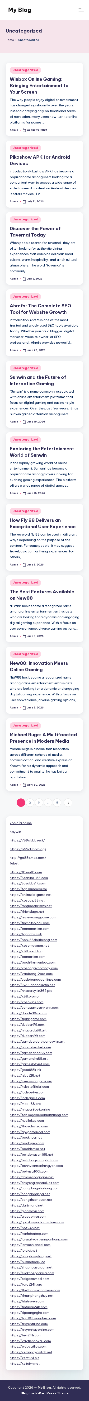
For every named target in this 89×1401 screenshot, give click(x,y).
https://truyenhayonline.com (32, 1329)
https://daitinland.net (26, 1205)
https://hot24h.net (25, 1228)
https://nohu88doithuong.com (33, 940)
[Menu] (81, 10)
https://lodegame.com (27, 1098)
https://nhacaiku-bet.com (30, 1047)
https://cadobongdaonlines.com (35, 979)
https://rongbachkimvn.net (31, 906)
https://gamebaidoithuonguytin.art (37, 1041)
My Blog (19, 9)
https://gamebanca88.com (31, 1053)
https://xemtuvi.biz (24, 1358)
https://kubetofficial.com (29, 1086)
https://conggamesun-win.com (34, 1007)
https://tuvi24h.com (25, 1335)
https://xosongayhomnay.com (34, 968)
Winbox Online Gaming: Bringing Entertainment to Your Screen (39, 85)
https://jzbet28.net (25, 1075)
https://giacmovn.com (27, 1211)
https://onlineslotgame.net (31, 895)
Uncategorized (25, 70)
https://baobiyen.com (27, 1143)
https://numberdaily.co (27, 1262)
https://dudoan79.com (27, 1024)
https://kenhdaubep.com (29, 1233)
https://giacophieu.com (28, 1216)
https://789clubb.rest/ (27, 840)
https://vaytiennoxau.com (30, 1341)
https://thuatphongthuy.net (31, 1295)
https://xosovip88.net (27, 900)
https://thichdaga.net (27, 911)
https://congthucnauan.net (31, 1199)
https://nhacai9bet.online (30, 1109)
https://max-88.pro (25, 1104)
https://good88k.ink (25, 1070)
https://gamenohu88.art (29, 1058)
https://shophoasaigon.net (31, 1267)
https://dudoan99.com (27, 1036)
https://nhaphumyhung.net (31, 1256)
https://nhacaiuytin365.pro (31, 990)
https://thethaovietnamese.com (35, 1290)
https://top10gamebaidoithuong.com (39, 1115)
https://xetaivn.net (25, 1363)
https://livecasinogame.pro (31, 1081)
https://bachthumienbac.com (33, 962)
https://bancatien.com (27, 957)
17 (57, 802)
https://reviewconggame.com (33, 917)
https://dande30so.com (28, 1013)
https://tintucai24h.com (28, 1307)
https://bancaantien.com (29, 928)
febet (14, 863)
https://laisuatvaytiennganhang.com (39, 1239)
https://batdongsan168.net (31, 1154)
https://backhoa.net (26, 1137)
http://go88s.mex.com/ (28, 857)
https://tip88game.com (28, 1019)
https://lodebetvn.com (27, 1092)
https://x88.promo (24, 996)
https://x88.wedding (26, 951)
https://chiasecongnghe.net (32, 1177)
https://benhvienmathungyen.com (36, 1166)
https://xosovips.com (26, 1002)
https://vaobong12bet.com (31, 974)
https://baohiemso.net (27, 1149)
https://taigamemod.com (29, 1279)
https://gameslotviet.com (30, 1064)
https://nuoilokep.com (27, 1120)
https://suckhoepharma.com (32, 1273)
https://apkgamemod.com (30, 1132)
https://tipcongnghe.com (29, 1313)
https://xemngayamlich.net (31, 1352)
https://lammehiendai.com (30, 1245)
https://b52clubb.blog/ (28, 849)
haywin (15, 832)
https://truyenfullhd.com (29, 1324)
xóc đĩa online (21, 823)
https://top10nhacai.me (28, 889)
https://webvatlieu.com (28, 1346)
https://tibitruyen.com (27, 1301)
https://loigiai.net (23, 1250)
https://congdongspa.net (30, 1194)
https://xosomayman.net (29, 945)
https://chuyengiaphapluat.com (34, 1183)
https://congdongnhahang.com (34, 1188)
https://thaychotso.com (29, 1126)
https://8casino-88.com (29, 878)
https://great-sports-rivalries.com (37, 1222)
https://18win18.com (26, 872)
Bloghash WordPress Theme (45, 1393)
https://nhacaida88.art (28, 1030)
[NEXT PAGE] (68, 802)
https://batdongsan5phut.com (34, 1160)
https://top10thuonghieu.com (33, 1318)
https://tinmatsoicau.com (30, 923)
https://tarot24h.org (26, 1284)
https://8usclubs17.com (28, 883)
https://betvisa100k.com (29, 1171)
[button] (68, 802)
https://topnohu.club (26, 934)
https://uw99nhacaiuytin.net (32, 985)
